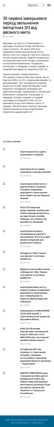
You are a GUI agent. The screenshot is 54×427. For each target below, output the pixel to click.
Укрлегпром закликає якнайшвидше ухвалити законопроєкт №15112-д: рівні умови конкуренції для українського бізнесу (35, 237)
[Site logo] (4, 5)
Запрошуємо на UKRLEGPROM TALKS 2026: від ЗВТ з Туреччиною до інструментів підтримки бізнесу (35, 315)
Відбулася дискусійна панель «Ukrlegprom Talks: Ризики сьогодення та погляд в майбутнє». (35, 273)
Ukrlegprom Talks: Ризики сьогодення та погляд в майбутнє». (33, 256)
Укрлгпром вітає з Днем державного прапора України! (35, 170)
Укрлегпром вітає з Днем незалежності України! (33, 153)
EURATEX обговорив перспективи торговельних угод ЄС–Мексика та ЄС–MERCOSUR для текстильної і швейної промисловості (34, 334)
